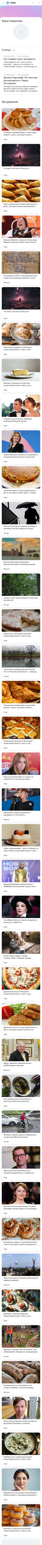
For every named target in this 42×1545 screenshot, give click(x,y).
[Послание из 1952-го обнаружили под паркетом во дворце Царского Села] (21, 268)
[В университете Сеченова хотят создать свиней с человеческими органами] (21, 1378)
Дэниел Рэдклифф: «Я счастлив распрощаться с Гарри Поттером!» (20, 80)
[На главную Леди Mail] (12, 2)
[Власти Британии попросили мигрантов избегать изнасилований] (21, 554)
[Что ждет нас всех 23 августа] (21, 161)
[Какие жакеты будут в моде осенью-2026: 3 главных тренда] (21, 948)
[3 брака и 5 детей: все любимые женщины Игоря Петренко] (21, 411)
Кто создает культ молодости (19, 59)
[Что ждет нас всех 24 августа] (21, 304)
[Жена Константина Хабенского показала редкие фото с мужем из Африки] (21, 1163)
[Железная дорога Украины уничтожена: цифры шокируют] (21, 1270)
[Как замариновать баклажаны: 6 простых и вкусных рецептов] (21, 1091)
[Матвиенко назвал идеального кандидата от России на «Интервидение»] (21, 805)
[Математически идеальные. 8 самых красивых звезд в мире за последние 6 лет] (21, 1199)
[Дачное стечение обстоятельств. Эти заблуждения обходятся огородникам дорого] (21, 1342)
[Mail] (7, 2)
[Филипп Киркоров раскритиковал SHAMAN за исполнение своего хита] (21, 876)
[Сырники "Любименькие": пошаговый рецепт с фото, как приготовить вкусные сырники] (21, 125)
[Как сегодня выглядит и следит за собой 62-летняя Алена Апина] (21, 769)
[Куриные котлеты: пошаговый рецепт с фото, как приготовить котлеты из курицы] (21, 1020)
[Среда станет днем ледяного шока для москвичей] (21, 590)
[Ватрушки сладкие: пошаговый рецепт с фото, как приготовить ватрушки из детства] (21, 1234)
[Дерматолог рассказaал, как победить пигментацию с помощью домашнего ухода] (21, 1485)
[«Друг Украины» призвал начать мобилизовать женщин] (21, 1055)
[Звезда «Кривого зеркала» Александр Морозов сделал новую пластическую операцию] (21, 232)
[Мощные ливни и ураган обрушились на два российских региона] (21, 1127)
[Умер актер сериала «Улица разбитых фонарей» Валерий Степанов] (21, 1413)
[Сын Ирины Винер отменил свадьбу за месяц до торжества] (21, 912)
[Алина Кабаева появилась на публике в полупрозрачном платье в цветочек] (21, 447)
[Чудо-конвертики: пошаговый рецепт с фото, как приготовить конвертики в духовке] (21, 196)
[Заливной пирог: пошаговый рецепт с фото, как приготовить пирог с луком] (21, 483)
